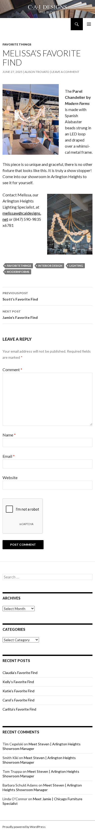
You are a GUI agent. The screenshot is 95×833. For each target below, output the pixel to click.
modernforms (18, 271)
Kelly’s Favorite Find (18, 682)
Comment (12, 369)
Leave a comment (65, 72)
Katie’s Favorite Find (18, 691)
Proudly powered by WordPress (24, 827)
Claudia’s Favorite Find (20, 672)
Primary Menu (89, 24)
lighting (76, 265)
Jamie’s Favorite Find (20, 314)
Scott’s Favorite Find (20, 296)
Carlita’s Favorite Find (19, 709)
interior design (50, 265)
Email (9, 456)
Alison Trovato (37, 72)
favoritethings (19, 265)
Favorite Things (17, 44)
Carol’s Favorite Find (18, 700)
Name (9, 434)
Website (10, 477)
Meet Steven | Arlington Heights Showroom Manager (42, 787)
